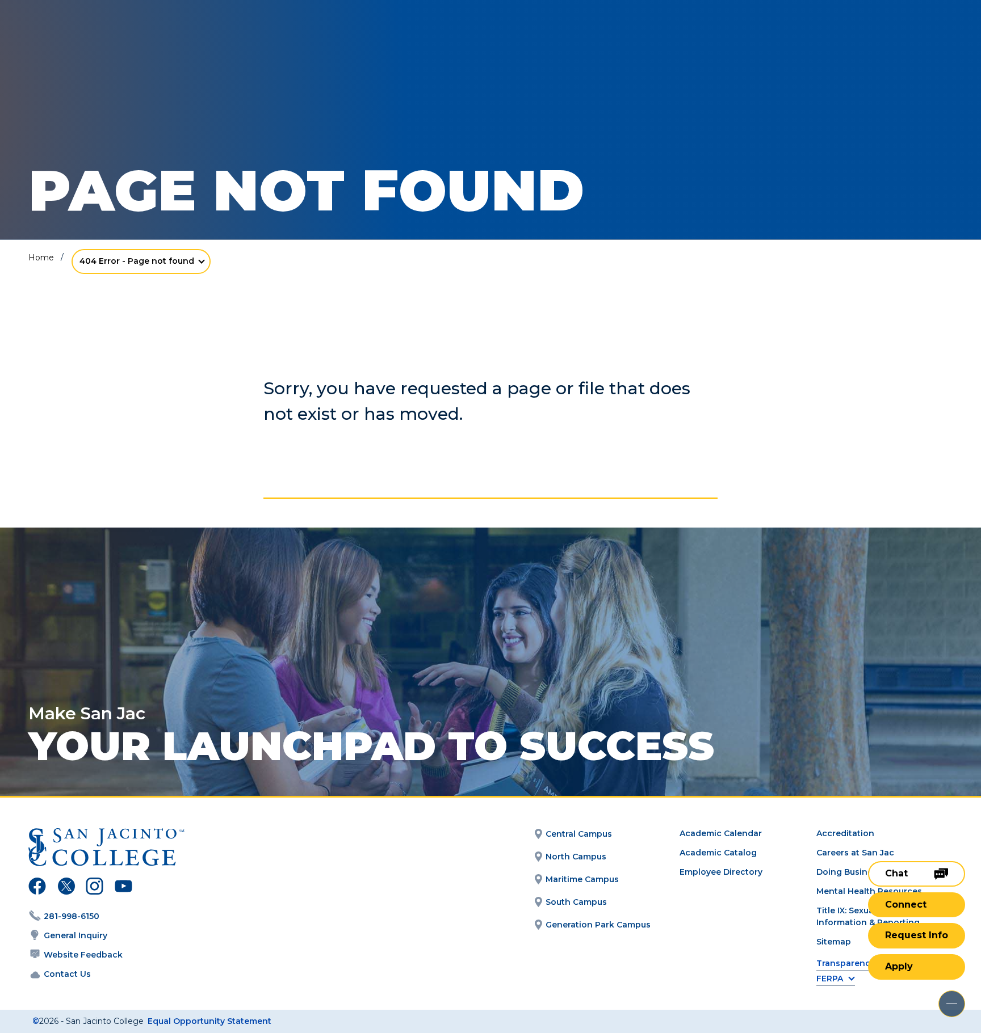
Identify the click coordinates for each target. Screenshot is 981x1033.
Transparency (845, 963)
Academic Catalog (718, 853)
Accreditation (845, 833)
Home (41, 257)
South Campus (576, 902)
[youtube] (122, 888)
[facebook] (37, 888)
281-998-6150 (71, 916)
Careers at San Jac (855, 853)
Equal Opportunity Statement (209, 1021)
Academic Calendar (721, 833)
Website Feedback (83, 955)
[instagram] (94, 888)
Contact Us (67, 974)
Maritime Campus (582, 879)
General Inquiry (75, 935)
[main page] (92, 40)
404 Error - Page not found (136, 261)
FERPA (829, 979)
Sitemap (833, 942)
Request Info (916, 935)
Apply (899, 966)
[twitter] (66, 888)
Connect (906, 904)
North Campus (576, 856)
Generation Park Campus (598, 925)
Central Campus (579, 834)
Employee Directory (721, 872)
